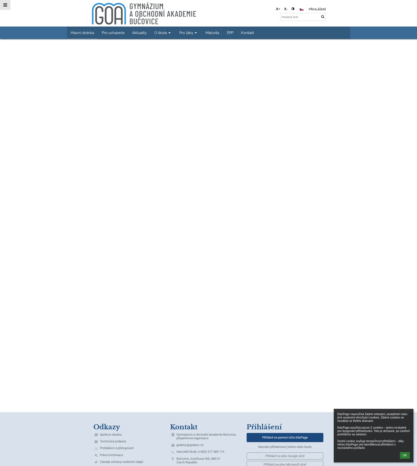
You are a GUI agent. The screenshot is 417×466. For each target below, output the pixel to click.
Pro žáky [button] (186, 33)
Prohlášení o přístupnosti (117, 448)
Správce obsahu (111, 434)
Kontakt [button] (247, 33)
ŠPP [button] (230, 33)
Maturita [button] (212, 33)
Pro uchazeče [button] (113, 33)
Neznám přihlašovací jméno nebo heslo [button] (285, 447)
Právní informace (111, 455)
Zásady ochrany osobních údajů (121, 462)
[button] (293, 9)
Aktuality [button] (139, 33)
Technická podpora (113, 441)
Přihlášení (317, 9)
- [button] (287, 9)
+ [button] (279, 9)
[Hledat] (323, 16)
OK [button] (405, 455)
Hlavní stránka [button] (82, 33)
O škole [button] (160, 33)
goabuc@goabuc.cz (189, 445)
